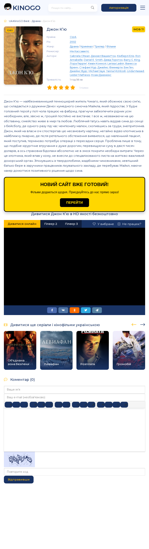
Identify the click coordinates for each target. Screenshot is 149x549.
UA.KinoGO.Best (19, 21)
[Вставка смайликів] (76, 405)
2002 (73, 41)
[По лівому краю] (33, 405)
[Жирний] (8, 405)
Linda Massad (135, 71)
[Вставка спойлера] (116, 405)
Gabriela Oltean (80, 55)
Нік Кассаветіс (79, 51)
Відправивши (19, 479)
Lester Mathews (80, 74)
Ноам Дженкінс (101, 74)
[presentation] (134, 324)
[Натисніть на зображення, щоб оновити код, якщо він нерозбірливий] (19, 466)
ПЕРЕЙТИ (74, 202)
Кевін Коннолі (97, 63)
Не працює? (131, 224)
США (73, 36)
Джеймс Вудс (78, 71)
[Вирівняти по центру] (41, 405)
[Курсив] (16, 405)
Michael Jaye (97, 71)
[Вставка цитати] (101, 405)
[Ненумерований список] (58, 405)
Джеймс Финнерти (110, 67)
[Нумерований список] (66, 405)
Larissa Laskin (115, 63)
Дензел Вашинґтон (103, 55)
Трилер (99, 46)
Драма (36, 21)
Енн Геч (128, 67)
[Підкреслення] (24, 405)
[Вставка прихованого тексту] (124, 405)
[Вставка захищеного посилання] (91, 405)
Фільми (111, 46)
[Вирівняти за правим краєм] (49, 405)
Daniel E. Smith (93, 59)
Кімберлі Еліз (125, 55)
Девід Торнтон (113, 59)
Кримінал (87, 46)
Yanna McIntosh (116, 71)
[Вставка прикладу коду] (109, 405)
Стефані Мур (87, 67)
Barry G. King (132, 59)
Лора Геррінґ (78, 63)
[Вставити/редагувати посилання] (83, 405)
